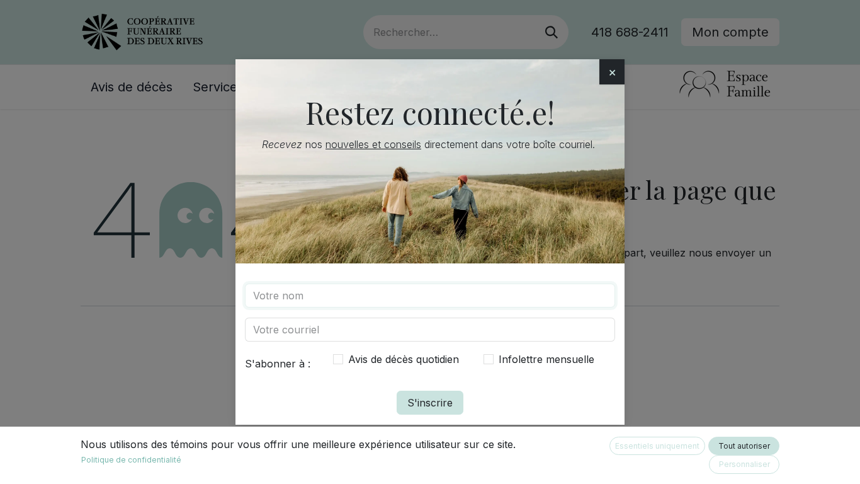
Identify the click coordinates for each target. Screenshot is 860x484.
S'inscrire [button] (430, 402)
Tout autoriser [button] (744, 446)
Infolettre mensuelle (546, 359)
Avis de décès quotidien (403, 359)
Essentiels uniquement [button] (657, 446)
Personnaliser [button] (744, 464)
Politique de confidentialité (131, 459)
